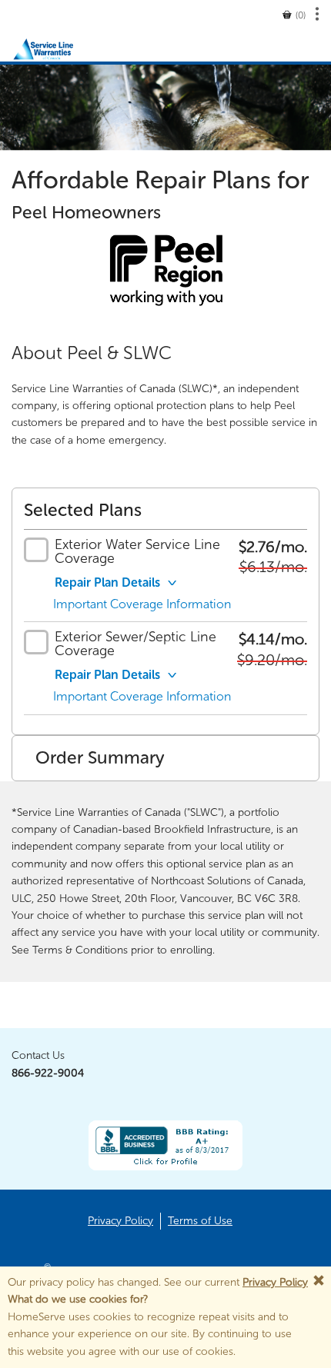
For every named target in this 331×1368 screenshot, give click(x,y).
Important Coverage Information (142, 604)
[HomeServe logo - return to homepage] (58, 46)
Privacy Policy (275, 1282)
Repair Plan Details (107, 582)
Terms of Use (200, 1220)
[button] (294, 16)
